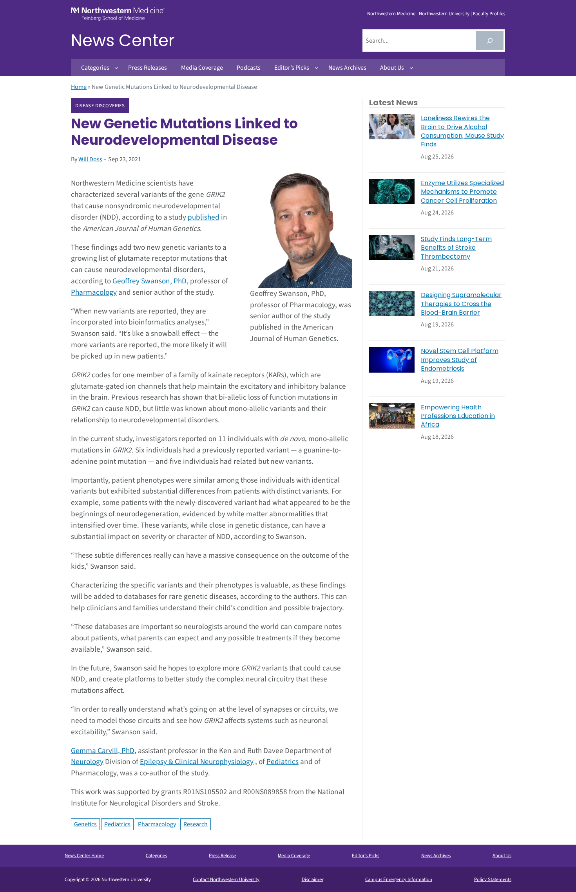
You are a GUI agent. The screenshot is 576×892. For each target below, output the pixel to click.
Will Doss (90, 159)
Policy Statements (492, 879)
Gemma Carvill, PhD (102, 750)
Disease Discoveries (100, 105)
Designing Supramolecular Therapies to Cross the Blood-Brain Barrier (461, 304)
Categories (156, 855)
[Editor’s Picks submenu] (317, 68)
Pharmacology (94, 292)
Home (79, 87)
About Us (502, 855)
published (203, 217)
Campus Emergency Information (398, 879)
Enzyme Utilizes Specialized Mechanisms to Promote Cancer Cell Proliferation (462, 192)
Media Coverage (294, 855)
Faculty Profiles (489, 13)
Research (195, 824)
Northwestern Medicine (391, 13)
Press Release (222, 855)
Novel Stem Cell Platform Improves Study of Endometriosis (459, 360)
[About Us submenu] (411, 68)
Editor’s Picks (365, 855)
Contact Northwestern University (226, 879)
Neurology (87, 761)
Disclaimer (312, 879)
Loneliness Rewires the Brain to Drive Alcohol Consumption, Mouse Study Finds (462, 131)
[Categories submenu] (116, 68)
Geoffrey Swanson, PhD (149, 281)
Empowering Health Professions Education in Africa (458, 416)
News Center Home (84, 855)
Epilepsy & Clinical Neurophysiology (197, 761)
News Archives (436, 855)
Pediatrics (282, 761)
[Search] (490, 40)
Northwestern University (444, 13)
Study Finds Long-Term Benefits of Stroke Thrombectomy (456, 248)
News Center (123, 40)
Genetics (85, 824)
